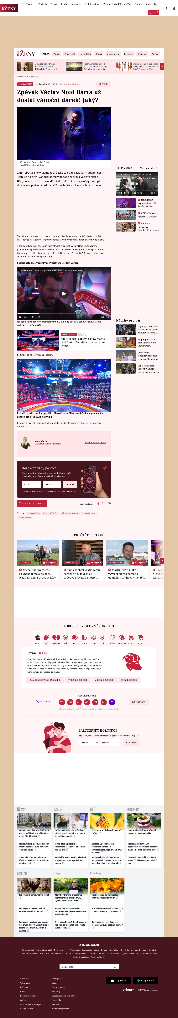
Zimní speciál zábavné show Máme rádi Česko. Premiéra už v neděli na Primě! (83, 342)
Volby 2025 (44, 953)
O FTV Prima (25, 978)
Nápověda (56, 1000)
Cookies (23, 1000)
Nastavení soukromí (61, 1008)
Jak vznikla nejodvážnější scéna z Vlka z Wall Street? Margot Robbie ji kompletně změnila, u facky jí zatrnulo (34, 926)
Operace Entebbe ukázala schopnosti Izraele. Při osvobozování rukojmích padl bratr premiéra (107, 848)
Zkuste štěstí (138, 702)
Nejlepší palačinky (81, 957)
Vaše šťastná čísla (86, 695)
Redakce (55, 1004)
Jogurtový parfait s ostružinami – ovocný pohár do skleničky (142, 831)
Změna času (87, 950)
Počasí (104, 950)
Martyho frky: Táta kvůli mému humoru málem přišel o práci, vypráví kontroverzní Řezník (68, 898)
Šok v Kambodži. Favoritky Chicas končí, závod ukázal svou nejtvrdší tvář (148, 369)
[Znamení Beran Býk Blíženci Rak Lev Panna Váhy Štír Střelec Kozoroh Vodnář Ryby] (52, 484)
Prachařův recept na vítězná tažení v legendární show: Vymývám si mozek (70, 860)
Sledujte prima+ (92, 4)
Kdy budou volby (116, 950)
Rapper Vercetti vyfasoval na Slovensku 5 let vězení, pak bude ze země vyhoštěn (70, 911)
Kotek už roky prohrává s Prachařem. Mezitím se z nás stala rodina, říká (70, 847)
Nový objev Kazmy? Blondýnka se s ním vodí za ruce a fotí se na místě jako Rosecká (70, 925)
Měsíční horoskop (104, 680)
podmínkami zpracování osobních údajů (61, 491)
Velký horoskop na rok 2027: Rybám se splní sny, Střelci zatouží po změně (95, 66)
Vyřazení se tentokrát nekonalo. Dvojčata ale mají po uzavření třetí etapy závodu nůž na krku (148, 356)
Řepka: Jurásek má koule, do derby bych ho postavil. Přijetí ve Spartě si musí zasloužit (34, 847)
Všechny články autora (95, 442)
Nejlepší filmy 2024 (44, 950)
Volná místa (25, 983)
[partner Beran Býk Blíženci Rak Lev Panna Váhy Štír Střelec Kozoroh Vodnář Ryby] (110, 742)
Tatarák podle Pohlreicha (75, 953)
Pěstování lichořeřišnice (109, 953)
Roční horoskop (129, 680)
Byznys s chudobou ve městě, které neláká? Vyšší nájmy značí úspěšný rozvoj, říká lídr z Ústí (34, 833)
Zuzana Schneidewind (70, 84)
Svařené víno (57, 953)
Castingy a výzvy (59, 987)
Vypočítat (131, 742)
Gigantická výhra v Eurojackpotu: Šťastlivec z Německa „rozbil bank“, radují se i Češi (34, 860)
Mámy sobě (151, 4)
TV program (75, 950)
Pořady (138, 4)
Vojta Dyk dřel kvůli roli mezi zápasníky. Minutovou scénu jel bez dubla (148, 329)
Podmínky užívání (28, 996)
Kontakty (56, 991)
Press (54, 983)
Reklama (24, 987)
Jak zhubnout (28, 950)
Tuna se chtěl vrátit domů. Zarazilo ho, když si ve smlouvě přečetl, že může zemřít (82, 575)
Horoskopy (76, 4)
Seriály (64, 4)
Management (57, 978)
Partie (96, 950)
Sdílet (105, 85)
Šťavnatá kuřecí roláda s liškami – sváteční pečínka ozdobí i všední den (143, 860)
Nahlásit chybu (26, 1008)
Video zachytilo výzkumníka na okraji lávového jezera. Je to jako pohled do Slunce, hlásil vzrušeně (106, 860)
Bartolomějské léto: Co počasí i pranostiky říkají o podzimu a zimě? (107, 923)
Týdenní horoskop (77, 680)
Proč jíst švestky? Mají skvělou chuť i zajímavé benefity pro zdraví (107, 909)
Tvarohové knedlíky (149, 953)
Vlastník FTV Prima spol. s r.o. (32, 1004)
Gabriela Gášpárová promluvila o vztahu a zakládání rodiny (148, 228)
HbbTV (23, 991)
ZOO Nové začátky (133, 950)
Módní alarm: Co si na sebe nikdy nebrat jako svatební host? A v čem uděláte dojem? (145, 67)
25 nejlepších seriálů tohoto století (34, 895)
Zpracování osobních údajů (64, 996)
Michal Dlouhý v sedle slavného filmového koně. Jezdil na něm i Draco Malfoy (37, 573)
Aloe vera (92, 953)
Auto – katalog (149, 950)
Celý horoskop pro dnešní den (45, 680)
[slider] (64, 313)
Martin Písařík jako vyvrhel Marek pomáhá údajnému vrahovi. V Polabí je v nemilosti (126, 575)
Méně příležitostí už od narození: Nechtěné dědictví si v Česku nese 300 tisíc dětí (47, 67)
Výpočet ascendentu (129, 953)
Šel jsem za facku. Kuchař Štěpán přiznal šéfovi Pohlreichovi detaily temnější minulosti (70, 833)
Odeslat (70, 484)
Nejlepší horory (60, 950)
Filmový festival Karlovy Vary (117, 4)
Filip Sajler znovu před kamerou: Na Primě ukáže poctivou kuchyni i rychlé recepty (147, 342)
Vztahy (53, 4)
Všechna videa (148, 168)
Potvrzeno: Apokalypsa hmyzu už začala (106, 831)
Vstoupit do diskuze (34, 503)
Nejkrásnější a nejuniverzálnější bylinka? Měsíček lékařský (106, 896)
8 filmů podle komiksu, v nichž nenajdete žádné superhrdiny (32, 909)
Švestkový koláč (98, 957)
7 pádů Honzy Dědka (29, 953)
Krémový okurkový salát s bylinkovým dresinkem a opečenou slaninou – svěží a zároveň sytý (143, 847)
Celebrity (42, 4)
